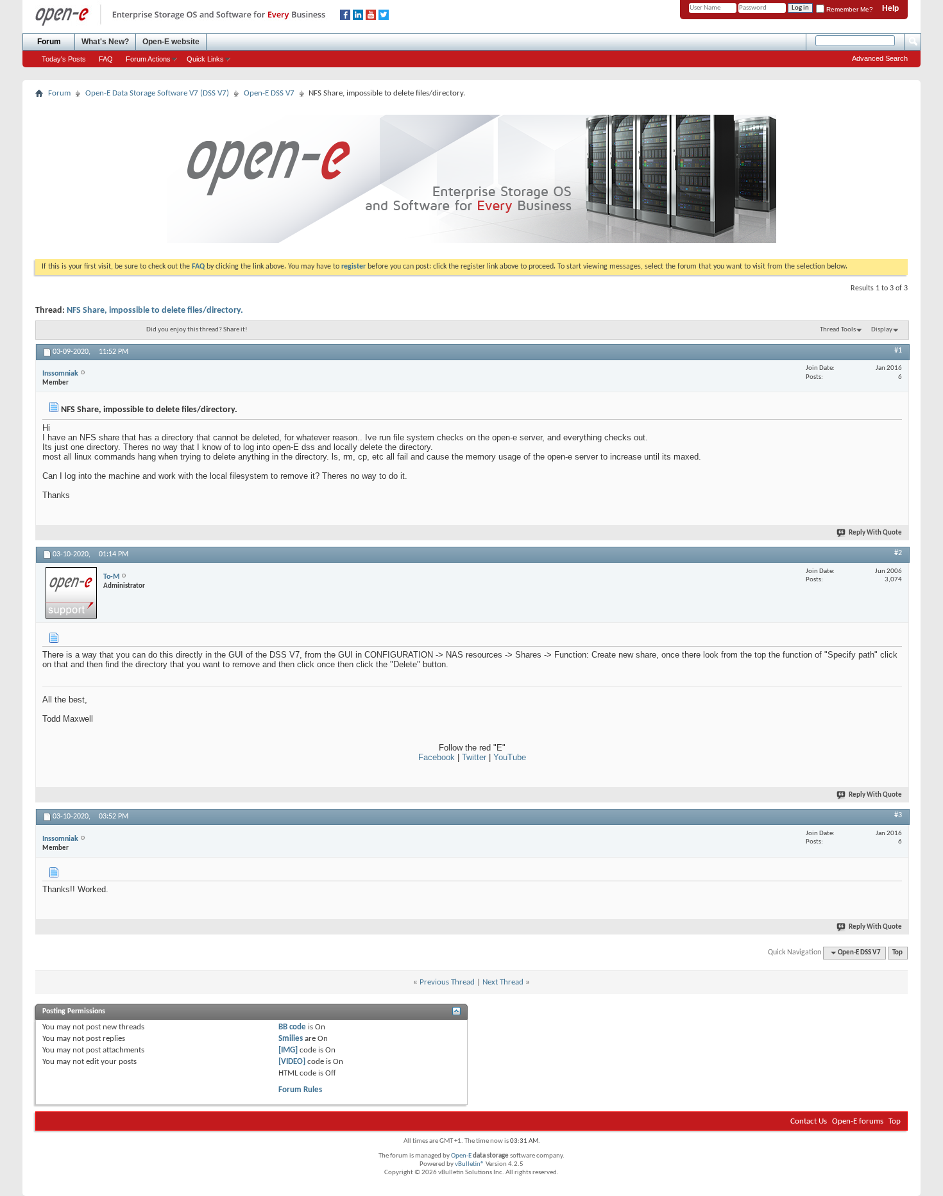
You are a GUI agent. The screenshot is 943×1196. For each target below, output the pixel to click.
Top (897, 952)
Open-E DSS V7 (269, 93)
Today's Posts (64, 59)
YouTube (509, 757)
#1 (898, 350)
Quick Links (205, 59)
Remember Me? (848, 9)
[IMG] (288, 1050)
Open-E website (171, 41)
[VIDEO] (291, 1062)
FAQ (106, 59)
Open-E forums (857, 1121)
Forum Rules (300, 1090)
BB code (292, 1027)
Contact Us (808, 1121)
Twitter (474, 757)
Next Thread (502, 982)
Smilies (290, 1038)
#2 (898, 553)
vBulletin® (469, 1164)
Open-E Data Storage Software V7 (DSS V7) (157, 93)
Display (881, 329)
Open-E (461, 1155)
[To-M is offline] (71, 593)
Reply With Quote (875, 532)
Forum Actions (148, 59)
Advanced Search (880, 58)
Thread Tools (838, 329)
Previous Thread (447, 982)
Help (890, 8)
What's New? (105, 41)
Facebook (436, 757)
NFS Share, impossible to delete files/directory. (155, 310)
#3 (898, 815)
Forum (49, 41)
